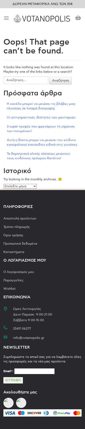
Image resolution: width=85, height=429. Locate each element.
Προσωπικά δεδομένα (20, 244)
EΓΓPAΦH (13, 380)
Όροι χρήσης (13, 235)
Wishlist (9, 289)
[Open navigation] (6, 18)
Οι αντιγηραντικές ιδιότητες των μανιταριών (41, 117)
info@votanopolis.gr (28, 338)
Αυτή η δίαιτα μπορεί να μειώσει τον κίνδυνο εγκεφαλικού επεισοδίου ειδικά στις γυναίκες (42, 142)
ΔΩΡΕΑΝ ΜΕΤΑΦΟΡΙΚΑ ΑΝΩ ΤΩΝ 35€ (42, 4)
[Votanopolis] (42, 18)
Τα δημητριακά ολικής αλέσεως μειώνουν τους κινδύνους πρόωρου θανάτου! (38, 156)
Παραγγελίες (13, 280)
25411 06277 (22, 328)
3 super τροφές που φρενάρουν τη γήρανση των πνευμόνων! (41, 129)
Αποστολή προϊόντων (19, 218)
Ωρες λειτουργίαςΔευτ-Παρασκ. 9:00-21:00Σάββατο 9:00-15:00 (32, 314)
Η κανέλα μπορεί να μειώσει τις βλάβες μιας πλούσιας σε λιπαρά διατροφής (41, 106)
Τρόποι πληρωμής (16, 227)
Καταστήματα (13, 252)
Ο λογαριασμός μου (18, 272)
